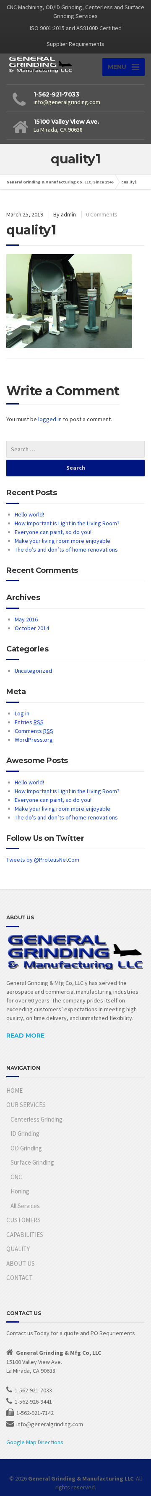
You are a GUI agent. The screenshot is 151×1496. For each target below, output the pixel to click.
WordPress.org (34, 739)
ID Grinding (24, 1133)
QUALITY (18, 1249)
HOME (14, 1090)
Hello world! (29, 514)
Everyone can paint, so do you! (53, 532)
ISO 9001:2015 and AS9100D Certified (76, 28)
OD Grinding (26, 1148)
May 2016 (26, 619)
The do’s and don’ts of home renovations (66, 549)
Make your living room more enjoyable (62, 540)
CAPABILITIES (24, 1235)
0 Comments (101, 214)
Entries (29, 722)
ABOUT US (20, 1263)
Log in (22, 713)
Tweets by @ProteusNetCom (42, 859)
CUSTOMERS (23, 1220)
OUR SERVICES (26, 1105)
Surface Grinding (32, 1162)
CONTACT (19, 1278)
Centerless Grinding (36, 1119)
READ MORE (25, 1035)
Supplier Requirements (75, 44)
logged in (50, 419)
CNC (16, 1177)
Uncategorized (33, 670)
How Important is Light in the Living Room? (67, 523)
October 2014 (32, 628)
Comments (34, 731)
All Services (25, 1206)
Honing (19, 1191)
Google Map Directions (34, 1442)
